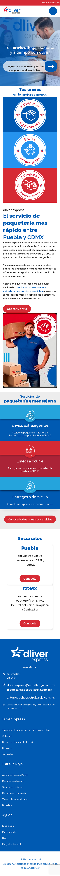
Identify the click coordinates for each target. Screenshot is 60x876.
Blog (4, 838)
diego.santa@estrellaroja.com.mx (29, 689)
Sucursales (7, 754)
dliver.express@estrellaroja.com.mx (31, 685)
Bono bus (7, 805)
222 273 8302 (14, 674)
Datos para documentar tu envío (18, 742)
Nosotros (7, 748)
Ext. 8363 (11, 678)
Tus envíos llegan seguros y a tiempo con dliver (26, 730)
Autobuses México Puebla (15, 775)
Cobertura (7, 736)
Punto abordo (9, 832)
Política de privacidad (31, 859)
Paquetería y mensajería (14, 793)
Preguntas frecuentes (12, 844)
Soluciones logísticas (12, 787)
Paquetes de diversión (13, 781)
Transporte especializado (15, 799)
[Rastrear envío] (51, 66)
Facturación (8, 826)
